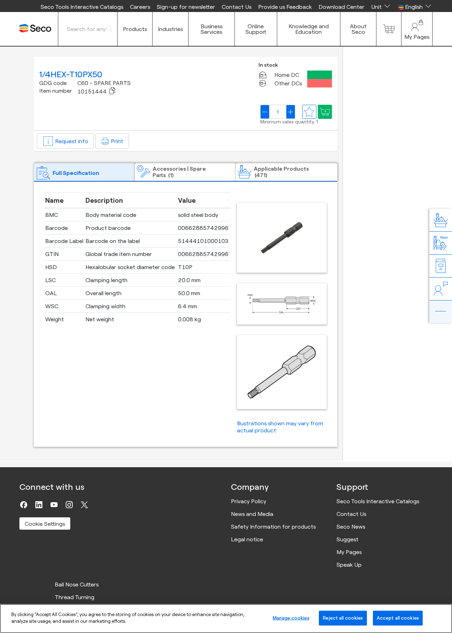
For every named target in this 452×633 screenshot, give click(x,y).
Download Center (341, 6)
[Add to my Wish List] (325, 112)
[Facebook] (23, 505)
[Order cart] (388, 29)
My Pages (349, 551)
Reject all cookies (343, 618)
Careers (140, 6)
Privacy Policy (248, 501)
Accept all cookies (398, 618)
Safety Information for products (273, 526)
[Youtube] (54, 505)
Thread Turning (74, 597)
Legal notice (247, 539)
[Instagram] (69, 505)
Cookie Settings (45, 523)
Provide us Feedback (285, 6)
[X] (84, 505)
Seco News (351, 526)
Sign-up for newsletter (186, 6)
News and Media (252, 513)
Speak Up (349, 564)
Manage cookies (291, 618)
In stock (268, 65)
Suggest (347, 539)
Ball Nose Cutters (77, 584)
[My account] (417, 29)
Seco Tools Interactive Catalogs (82, 6)
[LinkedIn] (39, 505)
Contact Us (236, 6)
